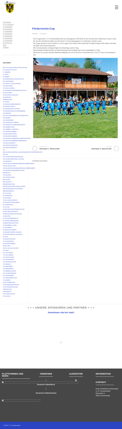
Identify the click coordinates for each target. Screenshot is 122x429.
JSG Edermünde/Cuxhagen (11, 108)
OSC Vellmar (7, 193)
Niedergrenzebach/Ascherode (13, 188)
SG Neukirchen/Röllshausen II (12, 234)
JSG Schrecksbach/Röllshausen (13, 159)
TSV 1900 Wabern (8, 255)
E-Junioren (43, 33)
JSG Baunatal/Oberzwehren (12, 104)
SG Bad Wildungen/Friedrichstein (13, 209)
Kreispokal (6, 172)
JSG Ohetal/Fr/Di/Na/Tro (10, 145)
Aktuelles (35, 33)
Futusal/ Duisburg (9, 88)
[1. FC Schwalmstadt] (16, 7)
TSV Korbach (7, 264)
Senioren (7, 22)
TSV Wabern (6, 280)
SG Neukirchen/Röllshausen (12, 232)
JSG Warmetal (7, 161)
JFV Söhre (6, 102)
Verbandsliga (7, 289)
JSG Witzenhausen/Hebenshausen (13, 170)
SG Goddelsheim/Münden (11, 220)
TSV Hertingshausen (9, 262)
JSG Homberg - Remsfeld (10, 129)
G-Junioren (7, 41)
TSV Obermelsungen (9, 271)
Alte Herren (8, 25)
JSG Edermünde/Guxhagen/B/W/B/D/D (14, 111)
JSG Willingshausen (9, 166)
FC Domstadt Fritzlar (10, 70)
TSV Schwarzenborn (9, 273)
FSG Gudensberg (8, 81)
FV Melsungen (7, 92)
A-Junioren (7, 27)
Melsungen (6, 179)
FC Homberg (7, 72)
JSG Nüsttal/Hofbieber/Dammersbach (15, 140)
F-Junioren (7, 38)
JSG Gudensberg (8, 120)
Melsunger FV (7, 182)
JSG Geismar (7, 118)
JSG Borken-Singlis (9, 106)
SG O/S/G (5, 236)
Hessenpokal (7, 97)
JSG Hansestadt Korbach (11, 122)
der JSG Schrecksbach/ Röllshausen (15, 67)
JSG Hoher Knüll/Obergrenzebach (14, 124)
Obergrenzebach (8, 191)
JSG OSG (5, 154)
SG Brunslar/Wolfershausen (12, 214)
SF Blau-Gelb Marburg (10, 200)
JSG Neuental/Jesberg (10, 136)
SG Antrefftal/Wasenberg (11, 202)
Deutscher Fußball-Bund (46, 384)
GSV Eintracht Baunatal (10, 95)
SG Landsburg (7, 227)
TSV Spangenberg (8, 275)
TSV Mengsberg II (8, 268)
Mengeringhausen (9, 184)
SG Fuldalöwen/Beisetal (10, 218)
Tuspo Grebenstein (9, 282)
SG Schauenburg (8, 241)
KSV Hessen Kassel (9, 177)
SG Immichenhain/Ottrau (10, 223)
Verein (6, 47)
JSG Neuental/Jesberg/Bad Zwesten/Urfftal (17, 138)
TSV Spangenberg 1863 (10, 278)
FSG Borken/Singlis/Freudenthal (13, 79)
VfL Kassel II (7, 296)
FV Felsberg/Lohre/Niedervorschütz (15, 90)
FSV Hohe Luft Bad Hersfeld (12, 83)
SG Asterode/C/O (8, 204)
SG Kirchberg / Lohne (9, 225)
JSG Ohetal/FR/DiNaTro (10, 147)
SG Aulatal (6, 207)
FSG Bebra (6, 76)
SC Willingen (7, 198)
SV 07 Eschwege (8, 252)
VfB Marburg (7, 291)
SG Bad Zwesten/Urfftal (10, 211)
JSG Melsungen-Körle (10, 134)
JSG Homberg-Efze (8, 127)
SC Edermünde (7, 195)
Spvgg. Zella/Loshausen (10, 248)
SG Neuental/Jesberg (9, 230)
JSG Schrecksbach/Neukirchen (13, 156)
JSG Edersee (7, 113)
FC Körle (6, 74)
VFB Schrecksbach (9, 294)
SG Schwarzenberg (9, 243)
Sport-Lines (6, 246)
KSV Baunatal (7, 175)
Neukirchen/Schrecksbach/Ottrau (14, 186)
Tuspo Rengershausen (10, 287)
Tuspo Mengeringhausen (11, 284)
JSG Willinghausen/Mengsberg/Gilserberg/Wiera (18, 163)
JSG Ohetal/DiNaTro (9, 143)
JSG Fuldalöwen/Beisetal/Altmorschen (15, 115)
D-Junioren (7, 34)
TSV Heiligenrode (8, 259)
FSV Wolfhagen (8, 86)
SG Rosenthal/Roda (9, 239)
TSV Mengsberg (8, 266)
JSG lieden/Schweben (9, 131)
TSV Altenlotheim (8, 257)
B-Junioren (7, 29)
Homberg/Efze (7, 99)
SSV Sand (6, 250)
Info (4, 45)
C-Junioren (7, 31)
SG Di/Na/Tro (6, 216)
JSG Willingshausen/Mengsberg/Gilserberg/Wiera (19, 168)
